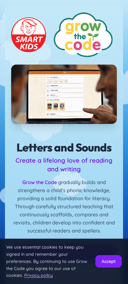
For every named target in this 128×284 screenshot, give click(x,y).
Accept (109, 261)
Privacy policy (38, 275)
